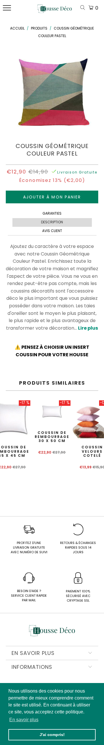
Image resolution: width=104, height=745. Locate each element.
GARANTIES (52, 213)
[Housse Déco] (54, 11)
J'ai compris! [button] (52, 734)
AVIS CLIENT (52, 230)
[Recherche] (84, 8)
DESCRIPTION (52, 222)
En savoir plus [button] (23, 719)
